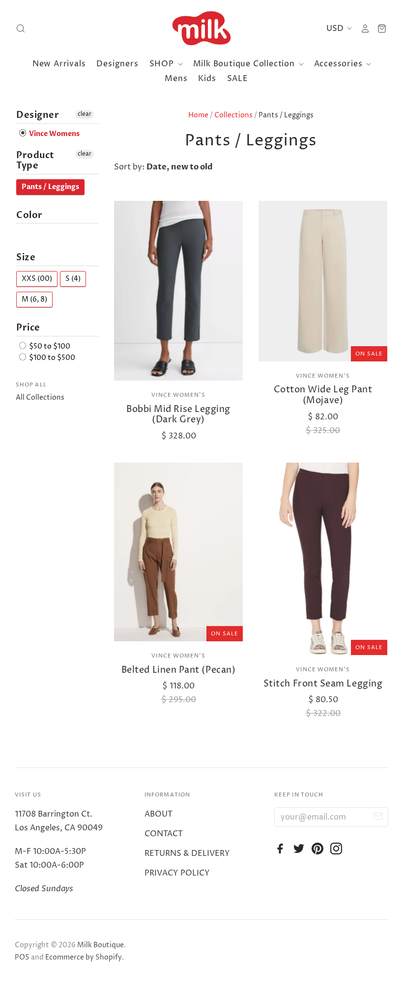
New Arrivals (59, 63)
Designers (117, 63)
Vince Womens (54, 133)
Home (198, 115)
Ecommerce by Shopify (83, 957)
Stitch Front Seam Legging (323, 684)
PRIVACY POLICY (177, 873)
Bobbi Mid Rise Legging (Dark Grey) (178, 414)
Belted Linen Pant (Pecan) (178, 670)
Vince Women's (178, 395)
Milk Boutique (100, 945)
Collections (233, 115)
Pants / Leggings (50, 187)
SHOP (162, 63)
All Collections (40, 397)
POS (22, 957)
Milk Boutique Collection (245, 63)
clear (84, 114)
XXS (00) (37, 278)
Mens (176, 78)
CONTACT (163, 833)
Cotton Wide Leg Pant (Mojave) (323, 395)
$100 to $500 (51, 357)
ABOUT (158, 814)
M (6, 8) (34, 299)
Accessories (339, 63)
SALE (237, 78)
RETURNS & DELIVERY (187, 853)
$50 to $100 (49, 346)
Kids (207, 78)
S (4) (73, 278)
